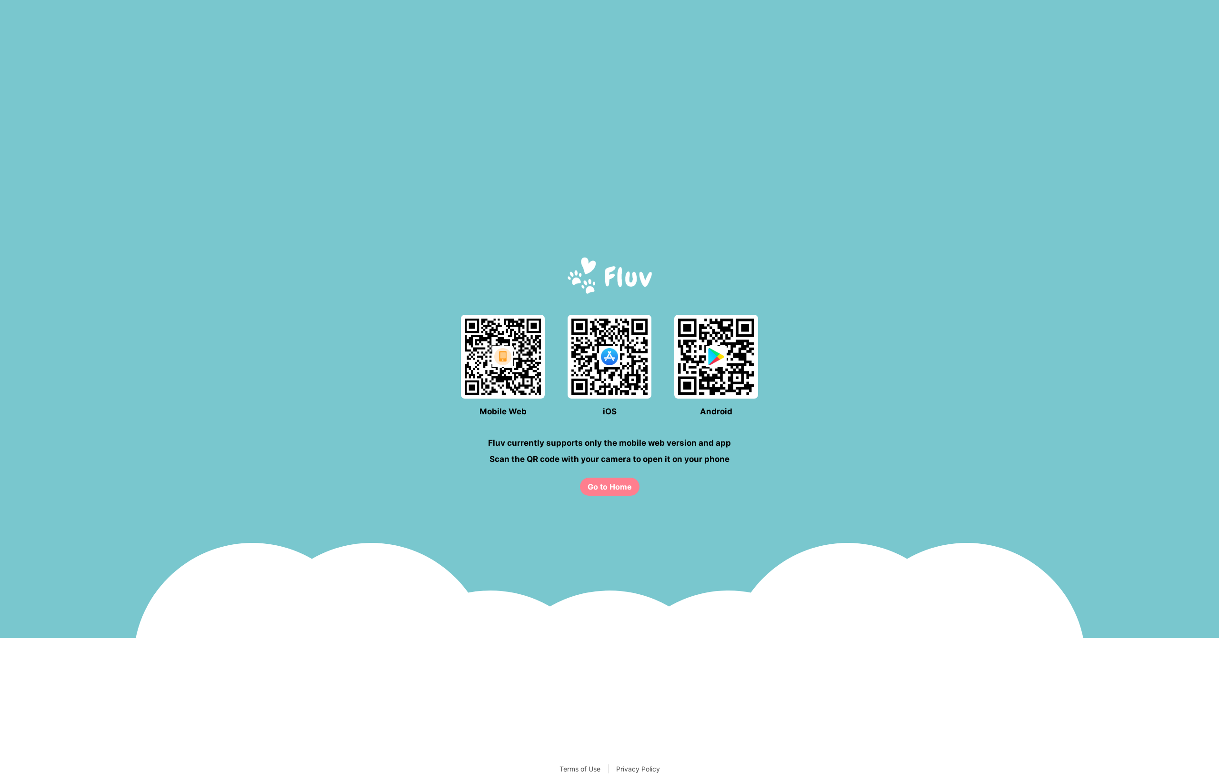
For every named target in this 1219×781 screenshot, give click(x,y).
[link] (609, 487)
